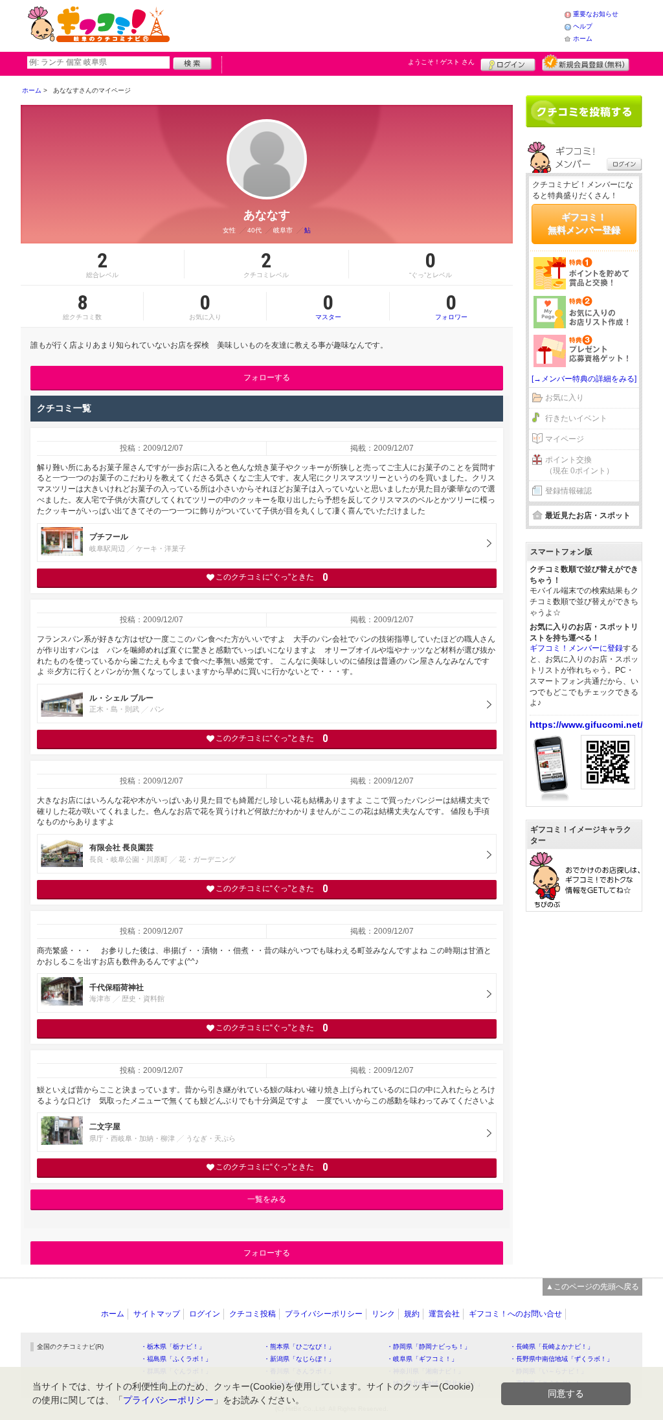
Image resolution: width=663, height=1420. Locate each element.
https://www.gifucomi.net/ (586, 724)
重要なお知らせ (595, 13)
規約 (412, 1313)
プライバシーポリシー (324, 1313)
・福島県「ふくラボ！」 (176, 1358)
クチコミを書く (584, 111)
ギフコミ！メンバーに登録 (576, 648)
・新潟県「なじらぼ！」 (299, 1358)
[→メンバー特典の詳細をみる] (584, 378)
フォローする (266, 377)
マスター (328, 306)
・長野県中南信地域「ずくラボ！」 (561, 1358)
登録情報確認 (568, 490)
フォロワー (451, 306)
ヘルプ (582, 26)
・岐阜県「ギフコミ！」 (422, 1358)
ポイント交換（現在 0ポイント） (579, 465)
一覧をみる (266, 1199)
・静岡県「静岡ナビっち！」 (429, 1346)
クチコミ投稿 (252, 1313)
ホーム (582, 38)
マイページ (564, 439)
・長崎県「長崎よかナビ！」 (552, 1346)
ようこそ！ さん (441, 61)
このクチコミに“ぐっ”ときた (272, 577)
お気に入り (564, 397)
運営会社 (444, 1313)
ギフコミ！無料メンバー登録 (584, 223)
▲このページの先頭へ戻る (592, 1286)
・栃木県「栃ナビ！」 (172, 1346)
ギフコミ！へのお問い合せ (515, 1313)
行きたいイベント (576, 418)
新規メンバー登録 (585, 62)
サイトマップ (156, 1313)
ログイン (507, 62)
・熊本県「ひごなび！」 (299, 1346)
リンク (383, 1313)
